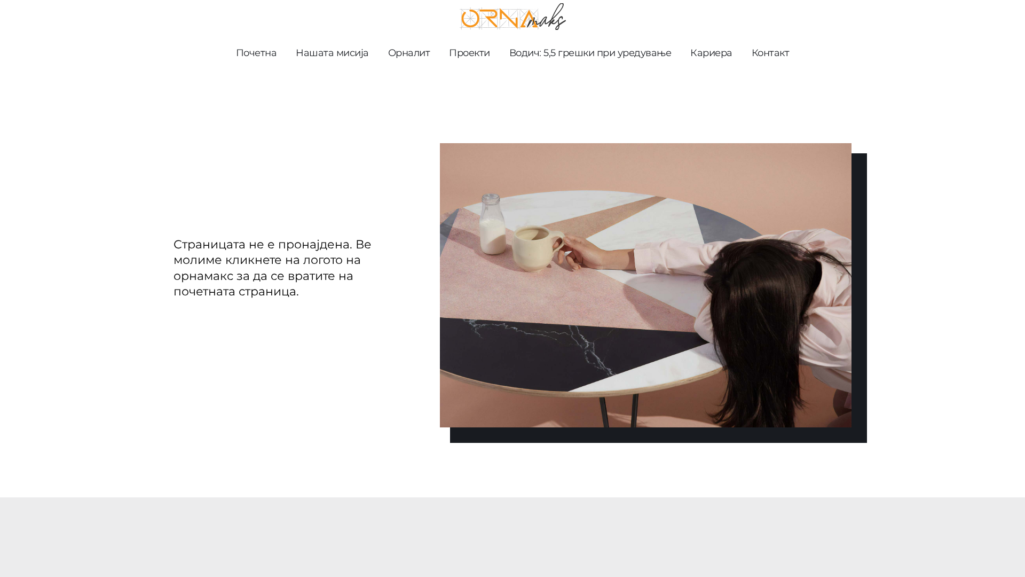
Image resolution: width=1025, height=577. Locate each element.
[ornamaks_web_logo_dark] (512, 7)
